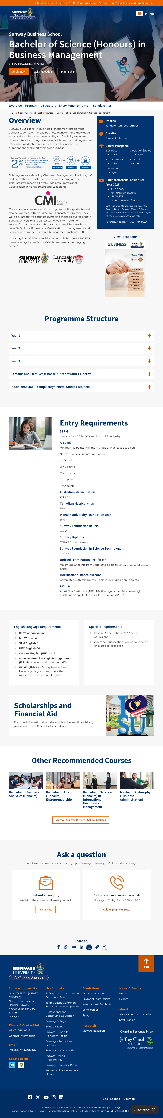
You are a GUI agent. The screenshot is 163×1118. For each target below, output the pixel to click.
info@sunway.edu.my (22, 1049)
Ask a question (43, 71)
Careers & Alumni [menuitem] (86, 3)
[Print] (89, 947)
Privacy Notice (19, 1111)
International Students (97, 1004)
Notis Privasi (37, 1111)
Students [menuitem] (61, 3)
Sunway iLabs (54, 1026)
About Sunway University (135, 1014)
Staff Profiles (127, 1019)
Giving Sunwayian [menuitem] (144, 3)
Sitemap (129, 1098)
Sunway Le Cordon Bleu (61, 1050)
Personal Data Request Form (64, 1111)
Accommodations (93, 993)
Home (12, 112)
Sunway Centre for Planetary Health (57, 1033)
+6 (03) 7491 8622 (19, 1030)
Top (146, 967)
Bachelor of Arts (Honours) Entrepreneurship (59, 796)
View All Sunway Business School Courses (81, 820)
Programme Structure (40, 106)
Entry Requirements (73, 106)
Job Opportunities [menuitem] (121, 3)
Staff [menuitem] (72, 3)
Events (123, 998)
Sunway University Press (61, 1065)
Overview (16, 106)
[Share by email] (74, 947)
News (122, 993)
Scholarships (102, 106)
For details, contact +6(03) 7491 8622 (126, 221)
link (79, 595)
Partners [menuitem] (103, 3)
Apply (86, 1015)
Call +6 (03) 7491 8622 (116, 909)
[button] (97, 947)
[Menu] (139, 13)
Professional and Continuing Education (60, 1013)
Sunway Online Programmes (55, 1057)
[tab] (81, 335)
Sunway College (56, 1021)
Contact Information (22, 1035)
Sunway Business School (30, 112)
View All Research (93, 1030)
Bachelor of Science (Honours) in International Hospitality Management (97, 799)
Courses (49, 112)
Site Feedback (112, 1098)
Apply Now (18, 71)
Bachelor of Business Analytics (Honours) (24, 794)
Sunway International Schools (59, 1043)
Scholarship (68, 71)
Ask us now (45, 909)
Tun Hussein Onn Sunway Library (62, 1072)
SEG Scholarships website (50, 726)
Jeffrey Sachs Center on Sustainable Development (62, 1004)
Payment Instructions (96, 998)
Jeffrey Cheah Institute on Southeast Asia (62, 995)
